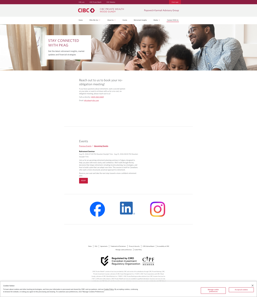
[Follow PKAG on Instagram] (158, 209)
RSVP (83, 180)
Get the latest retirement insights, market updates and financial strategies (66, 53)
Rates (90, 246)
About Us (110, 20)
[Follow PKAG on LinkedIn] (128, 208)
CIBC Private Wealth (95, 2)
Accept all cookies (241, 290)
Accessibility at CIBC (163, 246)
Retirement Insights (140, 20)
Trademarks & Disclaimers (118, 246)
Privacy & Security (134, 246)
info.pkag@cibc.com (91, 100)
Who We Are (94, 20)
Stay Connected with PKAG (63, 42)
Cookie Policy (138, 249)
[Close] (252, 285)
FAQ (96, 246)
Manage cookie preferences (124, 249)
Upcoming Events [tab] (101, 146)
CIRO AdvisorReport (149, 246)
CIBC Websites (110, 2)
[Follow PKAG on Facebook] (98, 209)
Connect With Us (172, 20)
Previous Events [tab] (85, 146)
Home (81, 20)
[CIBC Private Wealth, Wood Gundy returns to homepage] (110, 10)
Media (155, 20)
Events (125, 20)
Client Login (175, 2)
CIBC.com (81, 2)
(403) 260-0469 (97, 97)
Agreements (104, 246)
